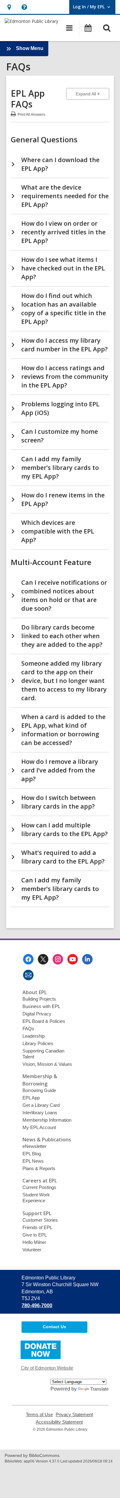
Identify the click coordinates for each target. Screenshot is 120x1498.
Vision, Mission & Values (47, 1064)
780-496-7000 (37, 1305)
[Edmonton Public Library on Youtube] (72, 959)
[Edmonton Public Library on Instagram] (58, 959)
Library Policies (37, 1043)
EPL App (31, 1097)
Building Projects (39, 999)
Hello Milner (34, 1242)
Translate (99, 1388)
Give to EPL (34, 1234)
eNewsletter (34, 1146)
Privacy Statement (74, 1414)
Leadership (33, 1036)
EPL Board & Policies (43, 1021)
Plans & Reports (38, 1168)
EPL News (33, 1161)
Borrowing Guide (39, 1090)
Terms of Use (39, 1414)
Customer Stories (40, 1220)
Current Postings (39, 1187)
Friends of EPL (37, 1227)
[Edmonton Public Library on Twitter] (43, 959)
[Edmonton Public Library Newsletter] (28, 975)
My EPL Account (39, 1127)
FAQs (28, 1028)
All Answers (31, 114)
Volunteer (31, 1249)
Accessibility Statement (59, 1422)
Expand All (92, 93)
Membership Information (46, 1120)
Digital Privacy (36, 1013)
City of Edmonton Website (47, 1367)
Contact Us (54, 1326)
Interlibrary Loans (39, 1112)
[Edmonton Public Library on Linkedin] (87, 959)
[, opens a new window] (41, 1357)
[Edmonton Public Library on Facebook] (28, 959)
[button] (9, 7)
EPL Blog (31, 1153)
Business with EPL (41, 1006)
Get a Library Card (41, 1105)
